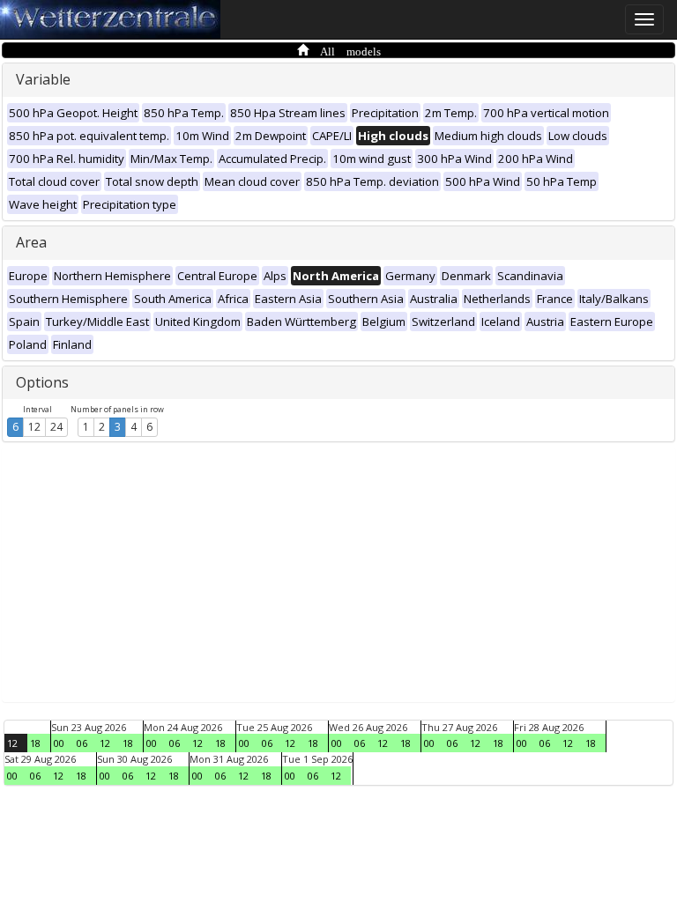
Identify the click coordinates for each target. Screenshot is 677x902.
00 (59, 743)
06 (82, 743)
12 (34, 426)
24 (56, 426)
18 (35, 743)
